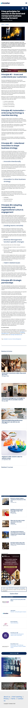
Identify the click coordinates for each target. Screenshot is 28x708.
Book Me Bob (14, 621)
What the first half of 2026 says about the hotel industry (18, 522)
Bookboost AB (14, 632)
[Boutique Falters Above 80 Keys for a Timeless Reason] (5, 546)
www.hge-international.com (16, 334)
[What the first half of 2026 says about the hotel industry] (5, 523)
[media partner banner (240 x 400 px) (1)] (10, 584)
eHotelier (13, 610)
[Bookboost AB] (5, 635)
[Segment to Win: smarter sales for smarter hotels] (14, 443)
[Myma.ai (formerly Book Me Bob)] (5, 602)
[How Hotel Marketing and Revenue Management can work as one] (14, 413)
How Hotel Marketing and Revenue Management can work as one (12, 421)
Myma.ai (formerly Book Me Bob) (18, 600)
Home (2, 24)
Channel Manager (20, 645)
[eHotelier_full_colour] (5, 3)
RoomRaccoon (14, 643)
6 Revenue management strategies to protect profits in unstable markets (13, 398)
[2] (11, 676)
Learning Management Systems (20, 611)
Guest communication (14, 622)
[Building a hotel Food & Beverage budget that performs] (5, 512)
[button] (26, 3)
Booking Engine (13, 645)
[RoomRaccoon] (5, 646)
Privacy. (6, 699)
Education (12, 611)
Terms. (13, 699)
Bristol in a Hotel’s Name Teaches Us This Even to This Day (18, 500)
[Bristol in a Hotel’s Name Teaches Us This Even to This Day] (5, 501)
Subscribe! (14, 594)
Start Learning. (17, 697)
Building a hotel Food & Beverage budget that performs (17, 511)
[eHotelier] (5, 613)
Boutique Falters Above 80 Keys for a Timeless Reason (18, 543)
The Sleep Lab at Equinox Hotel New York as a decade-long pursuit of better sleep (18, 533)
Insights (7, 24)
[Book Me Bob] (5, 624)
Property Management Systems (16, 646)
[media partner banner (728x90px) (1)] (14, 71)
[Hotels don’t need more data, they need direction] (14, 363)
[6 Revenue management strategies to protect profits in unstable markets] (14, 390)
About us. (7, 697)
